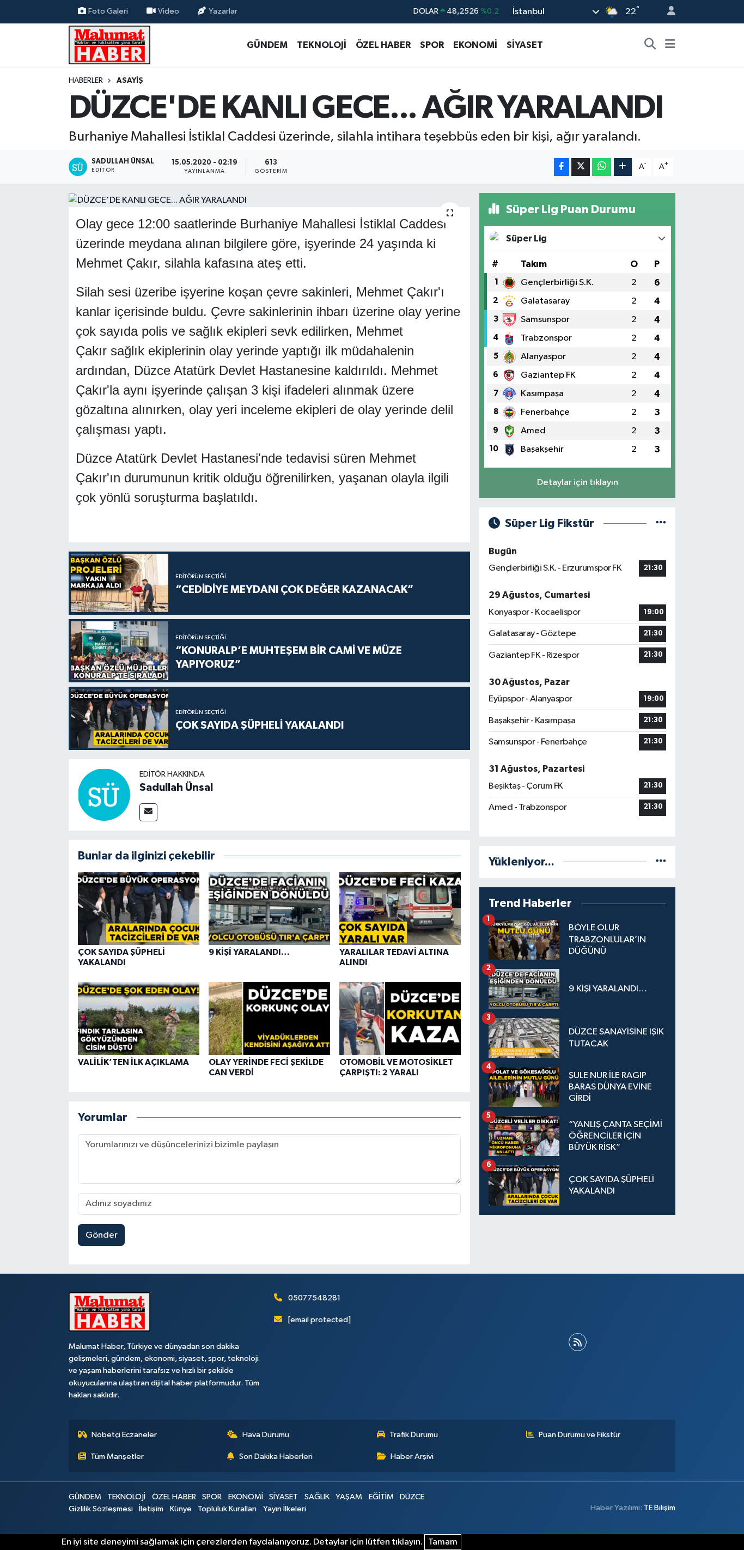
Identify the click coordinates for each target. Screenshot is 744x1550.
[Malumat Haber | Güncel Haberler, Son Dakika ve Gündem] (109, 44)
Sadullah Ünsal (176, 787)
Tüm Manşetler (117, 1456)
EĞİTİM (381, 1497)
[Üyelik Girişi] (666, 11)
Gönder (102, 1235)
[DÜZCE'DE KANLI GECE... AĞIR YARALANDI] (269, 200)
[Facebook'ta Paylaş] (561, 167)
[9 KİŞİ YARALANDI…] (269, 908)
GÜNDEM (267, 45)
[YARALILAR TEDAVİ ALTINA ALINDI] (400, 908)
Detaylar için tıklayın (577, 482)
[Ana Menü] (670, 45)
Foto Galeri (108, 11)
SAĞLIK (317, 1497)
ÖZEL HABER (383, 45)
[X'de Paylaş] (580, 167)
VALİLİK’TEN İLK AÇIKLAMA (133, 1062)
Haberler (86, 80)
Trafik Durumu (413, 1435)
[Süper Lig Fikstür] (661, 523)
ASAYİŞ (130, 80)
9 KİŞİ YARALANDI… (249, 952)
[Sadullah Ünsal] (104, 794)
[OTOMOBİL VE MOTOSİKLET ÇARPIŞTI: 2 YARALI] (400, 1018)
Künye (181, 1509)
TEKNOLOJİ (321, 45)
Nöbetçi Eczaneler (124, 1435)
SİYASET (525, 45)
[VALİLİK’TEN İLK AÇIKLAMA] (138, 1018)
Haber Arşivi (412, 1456)
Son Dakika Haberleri (276, 1456)
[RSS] (578, 1342)
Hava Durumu (265, 1435)
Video (168, 11)
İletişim (151, 1509)
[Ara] (650, 45)
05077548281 (314, 1298)
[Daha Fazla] (623, 167)
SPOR (432, 45)
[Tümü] (661, 862)
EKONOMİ (475, 45)
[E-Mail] (148, 812)
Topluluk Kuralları (227, 1509)
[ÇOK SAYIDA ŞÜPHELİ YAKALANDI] (138, 908)
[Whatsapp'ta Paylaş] (601, 167)
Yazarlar (223, 11)
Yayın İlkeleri (284, 1509)
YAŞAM (349, 1497)
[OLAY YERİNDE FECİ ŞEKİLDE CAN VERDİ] (269, 1018)
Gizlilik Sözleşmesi (101, 1509)
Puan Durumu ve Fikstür (579, 1435)
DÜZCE (412, 1497)
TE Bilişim (659, 1508)
